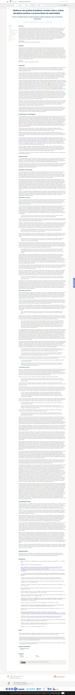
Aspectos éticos (11, 31)
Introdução (11, 29)
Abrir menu (8, 1)
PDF (46, 5)
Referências (11, 36)
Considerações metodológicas (13, 30)
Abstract (10, 26)
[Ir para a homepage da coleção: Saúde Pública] (10, 1)
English (68, 1)
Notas (10, 37)
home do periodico (11, 5)
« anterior (26, 5)
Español (63, 1)
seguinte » (39, 5)
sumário (20, 5)
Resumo (10, 25)
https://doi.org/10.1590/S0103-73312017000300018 (41, 8)
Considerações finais (12, 34)
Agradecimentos (11, 35)
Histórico (10, 40)
